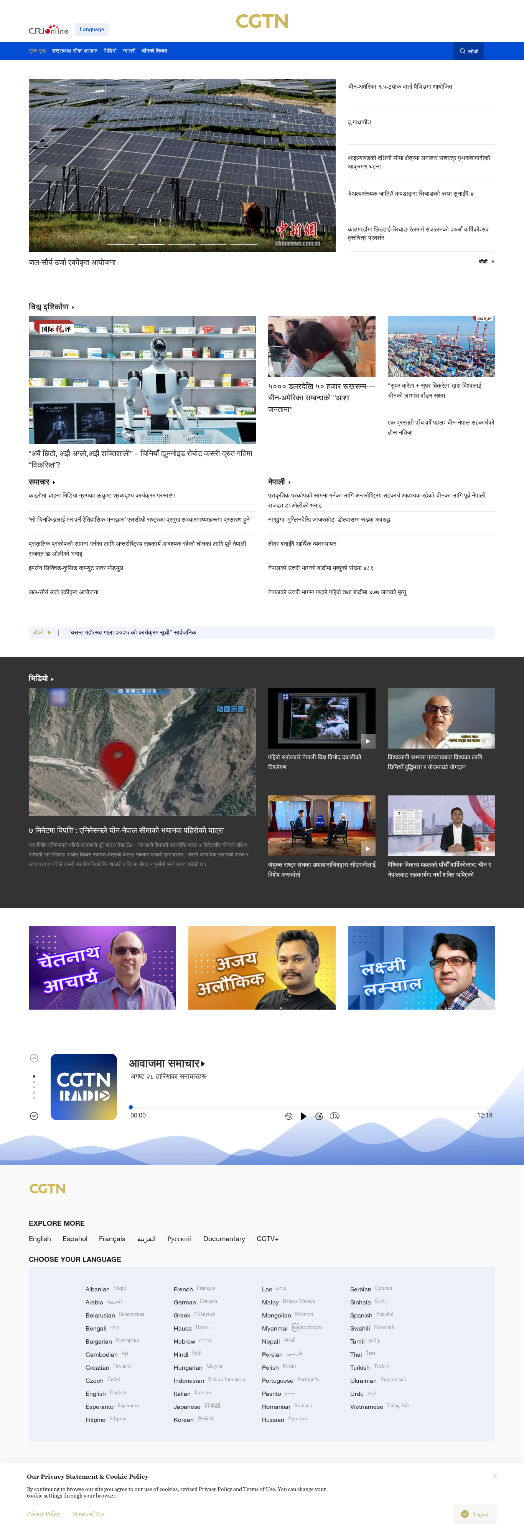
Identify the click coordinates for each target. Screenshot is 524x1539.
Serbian (371, 1289)
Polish (279, 1367)
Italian (192, 1393)
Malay (288, 1302)
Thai (362, 1354)
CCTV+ (268, 1238)
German (195, 1302)
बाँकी (484, 261)
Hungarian (198, 1367)
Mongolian (287, 1315)
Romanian (287, 1406)
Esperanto (112, 1406)
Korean (194, 1419)
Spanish (372, 1315)
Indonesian (209, 1380)
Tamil (365, 1341)
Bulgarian (113, 1341)
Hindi (187, 1354)
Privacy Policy (43, 1513)
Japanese (197, 1406)
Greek (194, 1315)
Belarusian (115, 1315)
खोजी (473, 51)
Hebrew (193, 1341)
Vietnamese (380, 1406)
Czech (103, 1380)
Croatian (109, 1367)
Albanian (106, 1289)
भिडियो (38, 678)
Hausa (191, 1328)
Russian (284, 1419)
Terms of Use (88, 1513)
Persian (282, 1354)
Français (112, 1238)
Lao (274, 1289)
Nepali (278, 1341)
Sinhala (369, 1302)
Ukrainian (378, 1380)
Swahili (372, 1328)
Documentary (224, 1238)
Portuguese (290, 1380)
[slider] (131, 1107)
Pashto (278, 1393)
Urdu (363, 1393)
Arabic (104, 1302)
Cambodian (107, 1354)
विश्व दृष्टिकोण (49, 306)
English (40, 1238)
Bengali (102, 1328)
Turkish (369, 1367)
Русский (179, 1238)
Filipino (106, 1419)
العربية (146, 1238)
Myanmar (292, 1328)
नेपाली (276, 482)
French (194, 1289)
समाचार (39, 482)
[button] (121, 244)
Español (75, 1238)
